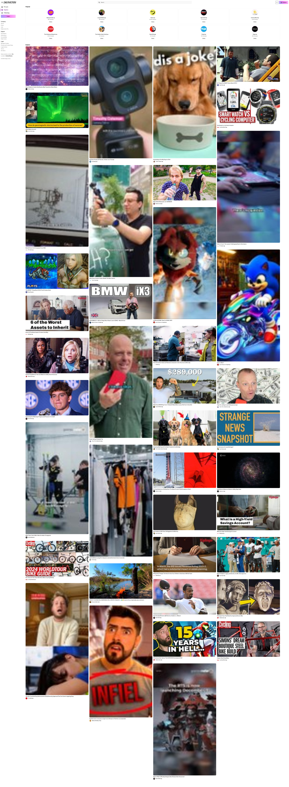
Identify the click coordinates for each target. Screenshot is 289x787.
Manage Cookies (5, 43)
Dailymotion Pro (5, 29)
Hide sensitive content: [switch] (7, 54)
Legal (2, 41)
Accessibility (4, 37)
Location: (6, 56)
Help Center (4, 39)
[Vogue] (255, 29)
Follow (50, 22)
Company (3, 21)
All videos (3, 50)
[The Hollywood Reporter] (51, 29)
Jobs (2, 27)
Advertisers (3, 35)
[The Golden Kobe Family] (102, 29)
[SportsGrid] (204, 12)
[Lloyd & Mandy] (102, 12)
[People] (204, 29)
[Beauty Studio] (51, 12)
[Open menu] (2, 2)
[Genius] (153, 12)
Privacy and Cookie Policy (7, 45)
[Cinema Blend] (255, 12)
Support (3, 31)
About (2, 23)
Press (2, 25)
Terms (2, 49)
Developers (3, 33)
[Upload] (276, 2)
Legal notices (4, 47)
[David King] (153, 29)
